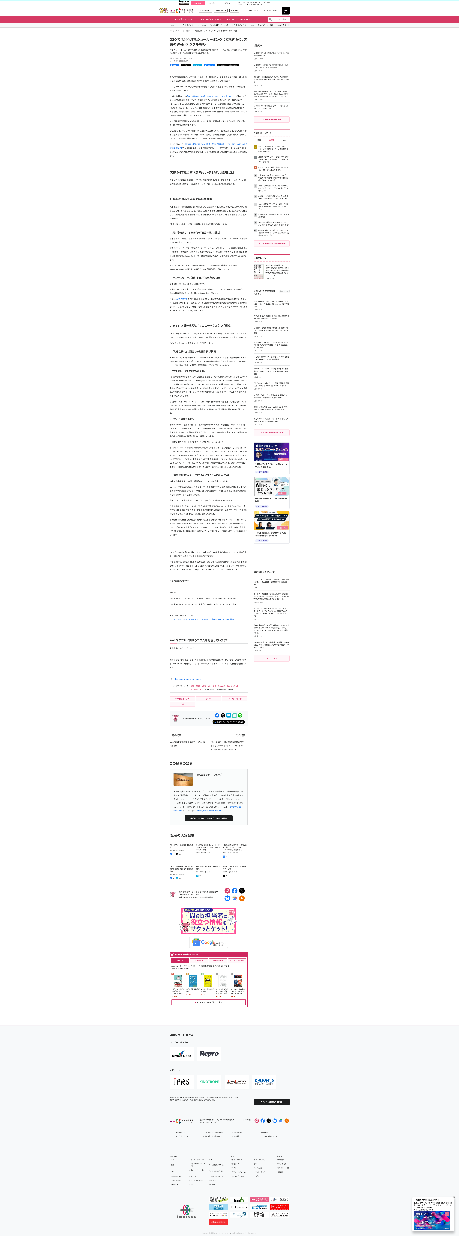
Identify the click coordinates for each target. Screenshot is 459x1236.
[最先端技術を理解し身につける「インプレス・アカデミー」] (279, 1215)
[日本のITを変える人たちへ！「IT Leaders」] (239, 1208)
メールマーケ (175, 1184)
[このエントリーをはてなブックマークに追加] (228, 715)
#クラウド (234, 686)
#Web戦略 (212, 686)
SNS (204, 25)
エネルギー (241, 4)
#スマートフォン (197, 689)
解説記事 (281, 1160)
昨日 (259, 140)
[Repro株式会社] (209, 1054)
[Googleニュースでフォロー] (281, 1120)
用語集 (280, 1172)
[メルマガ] (227, 891)
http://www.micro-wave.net (210, 810)
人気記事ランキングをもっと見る (273, 243)
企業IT (240, 2)
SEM (192, 1184)
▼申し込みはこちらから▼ (424, 1210)
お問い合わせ (237, 1132)
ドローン (247, 4)
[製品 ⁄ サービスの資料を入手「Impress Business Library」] (218, 1215)
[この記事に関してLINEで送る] (240, 715)
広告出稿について (271, 11)
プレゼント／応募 (283, 1168)
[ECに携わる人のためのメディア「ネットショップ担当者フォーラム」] (279, 1208)
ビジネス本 (199, 960)
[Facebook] (234, 891)
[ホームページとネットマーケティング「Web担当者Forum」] (259, 1200)
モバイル (213, 1180)
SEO (172, 25)
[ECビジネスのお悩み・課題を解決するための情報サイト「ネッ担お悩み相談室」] (218, 1223)
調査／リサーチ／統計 (265, 25)
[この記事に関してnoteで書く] (234, 715)
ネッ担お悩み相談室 (205, 897)
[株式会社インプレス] (186, 1211)
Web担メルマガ (221, 11)
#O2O (198, 686)
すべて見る (273, 658)
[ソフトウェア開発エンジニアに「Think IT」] (239, 1200)
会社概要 (236, 1136)
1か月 (284, 140)
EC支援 (259, 4)
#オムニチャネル (224, 686)
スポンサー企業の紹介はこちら (271, 1102)
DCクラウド (259, 2)
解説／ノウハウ (237, 1160)
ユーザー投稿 (184, 31)
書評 (255, 1164)
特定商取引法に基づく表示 (213, 1136)
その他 (212, 1184)
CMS (252, 25)
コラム (234, 1168)
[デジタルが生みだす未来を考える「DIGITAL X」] (239, 1215)
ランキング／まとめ (238, 1176)
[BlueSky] (227, 898)
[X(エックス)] (242, 891)
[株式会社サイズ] (237, 1082)
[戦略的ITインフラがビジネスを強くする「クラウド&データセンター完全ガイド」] (218, 1200)
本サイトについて (181, 1132)
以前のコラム (182, 298)
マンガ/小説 (258, 1168)
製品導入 (227, 3)
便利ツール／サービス (239, 1172)
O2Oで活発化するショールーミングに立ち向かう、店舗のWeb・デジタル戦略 (202, 619)
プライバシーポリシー (183, 1136)
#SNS (204, 686)
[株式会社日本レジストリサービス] (182, 1082)
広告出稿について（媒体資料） (214, 1132)
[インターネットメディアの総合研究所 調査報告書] (279, 1200)
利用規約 (265, 1132)
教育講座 (254, 4)
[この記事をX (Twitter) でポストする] (223, 715)
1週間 (271, 140)
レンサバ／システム (216, 1176)
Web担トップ (173, 31)
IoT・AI (252, 2)
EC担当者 (212, 3)
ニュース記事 (282, 1164)
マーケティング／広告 (185, 25)
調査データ (235, 1164)
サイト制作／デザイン (239, 25)
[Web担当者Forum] (181, 1122)
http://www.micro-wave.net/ (187, 678)
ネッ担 (195, 897)
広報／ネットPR (176, 1180)
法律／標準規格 (176, 1176)
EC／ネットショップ (197, 1180)
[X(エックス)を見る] (269, 1120)
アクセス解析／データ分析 (219, 25)
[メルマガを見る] (257, 1120)
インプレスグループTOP (270, 1136)
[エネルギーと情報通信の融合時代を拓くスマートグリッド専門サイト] (259, 1208)
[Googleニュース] (234, 898)
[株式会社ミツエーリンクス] (182, 1054)
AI (198, 25)
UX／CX (193, 1176)
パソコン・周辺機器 (237, 960)
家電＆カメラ (218, 960)
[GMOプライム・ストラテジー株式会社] (264, 1082)
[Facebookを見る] (263, 1120)
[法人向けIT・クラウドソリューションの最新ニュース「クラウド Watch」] (218, 1208)
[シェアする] (217, 715)
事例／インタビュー (260, 1160)
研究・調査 (267, 2)
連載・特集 (234, 11)
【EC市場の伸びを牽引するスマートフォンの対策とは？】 (210, 96)
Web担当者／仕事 (284, 25)
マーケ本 (179, 960)
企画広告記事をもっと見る (273, 432)
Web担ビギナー (205, 11)
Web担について (255, 11)
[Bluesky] (275, 1120)
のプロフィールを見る (208, 818)
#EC (192, 686)
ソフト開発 (246, 2)
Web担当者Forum (181, 10)
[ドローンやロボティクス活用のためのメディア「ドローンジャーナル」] (259, 1215)
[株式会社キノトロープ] (209, 1082)
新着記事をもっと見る (273, 119)
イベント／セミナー (260, 1172)
